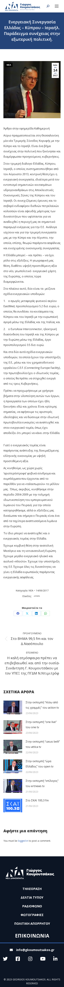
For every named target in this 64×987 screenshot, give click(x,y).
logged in (23, 840)
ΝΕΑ (9, 65)
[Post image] (12, 707)
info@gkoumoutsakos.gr (35, 950)
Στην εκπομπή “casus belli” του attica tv (43, 744)
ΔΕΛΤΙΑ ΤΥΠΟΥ (32, 897)
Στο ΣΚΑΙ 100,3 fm (37, 800)
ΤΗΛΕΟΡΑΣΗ (32, 889)
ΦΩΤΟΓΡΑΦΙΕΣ (32, 915)
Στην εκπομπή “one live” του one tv (41, 724)
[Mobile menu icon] (56, 6)
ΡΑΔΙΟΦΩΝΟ (32, 906)
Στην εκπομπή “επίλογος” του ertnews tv (42, 783)
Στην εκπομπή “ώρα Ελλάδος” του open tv (39, 763)
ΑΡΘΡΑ (37, 596)
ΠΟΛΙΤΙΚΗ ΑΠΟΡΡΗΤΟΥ (32, 923)
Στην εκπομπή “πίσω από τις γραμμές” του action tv (42, 704)
